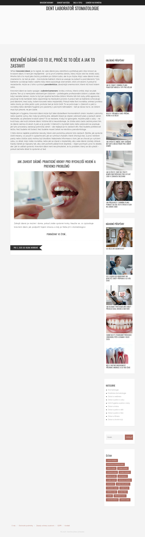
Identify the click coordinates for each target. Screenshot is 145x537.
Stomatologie (113, 390)
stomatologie (112, 472)
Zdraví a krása (113, 406)
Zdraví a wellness (114, 396)
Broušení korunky (46, 3)
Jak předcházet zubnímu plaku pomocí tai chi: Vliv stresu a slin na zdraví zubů (119, 204)
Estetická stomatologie (117, 393)
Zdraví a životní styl (115, 420)
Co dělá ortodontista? (115, 249)
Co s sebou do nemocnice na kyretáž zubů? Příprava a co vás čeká (118, 278)
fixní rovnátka (112, 500)
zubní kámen (122, 468)
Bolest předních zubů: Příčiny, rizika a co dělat (117, 114)
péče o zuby (111, 468)
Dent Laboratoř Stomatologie (72, 8)
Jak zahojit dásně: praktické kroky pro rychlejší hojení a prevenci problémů (57, 164)
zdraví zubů (125, 500)
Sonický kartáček (63, 3)
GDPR (59, 525)
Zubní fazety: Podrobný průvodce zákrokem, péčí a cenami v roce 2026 (119, 337)
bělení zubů (111, 476)
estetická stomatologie (115, 464)
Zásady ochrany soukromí (45, 525)
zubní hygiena (125, 472)
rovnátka (110, 484)
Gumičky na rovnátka (93, 3)
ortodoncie (123, 476)
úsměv (109, 496)
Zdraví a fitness (114, 416)
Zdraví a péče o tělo (115, 413)
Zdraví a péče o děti (115, 410)
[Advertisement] (72, 29)
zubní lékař (111, 480)
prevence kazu (120, 496)
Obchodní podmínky (26, 525)
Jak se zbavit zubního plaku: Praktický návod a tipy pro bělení (119, 86)
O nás (13, 525)
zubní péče (123, 492)
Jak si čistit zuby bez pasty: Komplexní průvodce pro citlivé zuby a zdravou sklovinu (118, 174)
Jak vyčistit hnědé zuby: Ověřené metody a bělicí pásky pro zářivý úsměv (118, 144)
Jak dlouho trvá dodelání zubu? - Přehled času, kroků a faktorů (119, 308)
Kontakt (67, 525)
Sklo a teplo (77, 3)
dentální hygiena (125, 480)
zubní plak (124, 488)
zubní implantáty (123, 484)
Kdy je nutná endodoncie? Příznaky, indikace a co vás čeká (118, 366)
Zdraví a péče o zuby (116, 400)
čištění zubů (111, 492)
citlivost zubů (112, 488)
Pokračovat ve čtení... (57, 234)
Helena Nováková (32, 247)
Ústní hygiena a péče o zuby (119, 403)
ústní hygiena (112, 460)
